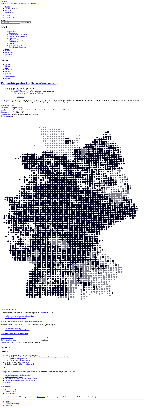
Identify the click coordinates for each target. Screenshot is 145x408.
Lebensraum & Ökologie (16, 40)
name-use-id (20, 97)
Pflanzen (7, 7)
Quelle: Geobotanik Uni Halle (33, 321)
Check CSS (8, 405)
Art (31, 93)
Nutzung (11, 43)
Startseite (8, 64)
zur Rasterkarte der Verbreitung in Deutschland (19, 316)
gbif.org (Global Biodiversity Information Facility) (20, 380)
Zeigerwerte (5, 112)
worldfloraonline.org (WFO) (13, 377)
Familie (17, 88)
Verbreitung (12, 38)
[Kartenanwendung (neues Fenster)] (72, 307)
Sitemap (7, 78)
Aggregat (30, 91)
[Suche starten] (25, 22)
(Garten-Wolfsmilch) (29, 83)
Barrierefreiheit (9, 77)
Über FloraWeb (9, 12)
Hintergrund (8, 56)
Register (7, 50)
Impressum (8, 73)
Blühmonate (5, 105)
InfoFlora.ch (8, 382)
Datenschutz (9, 75)
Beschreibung (5, 100)
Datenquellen (41, 397)
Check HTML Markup (12, 404)
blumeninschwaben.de (32, 355)
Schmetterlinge (13, 42)
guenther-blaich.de (10, 392)
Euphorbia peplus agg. (20, 91)
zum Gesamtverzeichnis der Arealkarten (17, 330)
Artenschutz (8, 10)
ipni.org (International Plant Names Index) (18, 375)
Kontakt (7, 71)
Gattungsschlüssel (21, 359)
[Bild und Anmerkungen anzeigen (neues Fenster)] (7, 116)
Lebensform (5, 108)
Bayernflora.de (24, 362)
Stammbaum (9, 52)
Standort (3, 110)
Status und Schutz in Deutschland (14, 334)
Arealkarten (8, 54)
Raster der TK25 (45, 313)
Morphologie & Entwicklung (18, 34)
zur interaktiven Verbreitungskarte (15, 318)
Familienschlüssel (24, 360)
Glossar (7, 66)
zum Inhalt (4, 1)
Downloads (8, 69)
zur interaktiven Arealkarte (13, 328)
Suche (7, 49)
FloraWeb (11, 402)
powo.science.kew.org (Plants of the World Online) (21, 378)
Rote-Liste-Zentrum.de (27, 364)
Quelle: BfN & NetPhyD (8, 309)
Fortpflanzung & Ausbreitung (18, 36)
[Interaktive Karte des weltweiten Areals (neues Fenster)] (12, 321)
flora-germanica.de (10, 390)
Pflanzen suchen (6, 20)
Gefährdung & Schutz (15, 45)
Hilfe (6, 68)
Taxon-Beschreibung (26, 357)
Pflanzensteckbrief (10, 31)
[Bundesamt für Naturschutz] (14, 3)
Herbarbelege (13, 33)
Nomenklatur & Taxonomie (17, 47)
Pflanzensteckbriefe (11, 17)
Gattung (18, 90)
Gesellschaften (5, 114)
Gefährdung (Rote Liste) (8, 340)
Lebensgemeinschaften (12, 8)
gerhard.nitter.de (10, 393)
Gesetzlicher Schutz (7, 342)
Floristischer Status (7, 338)
